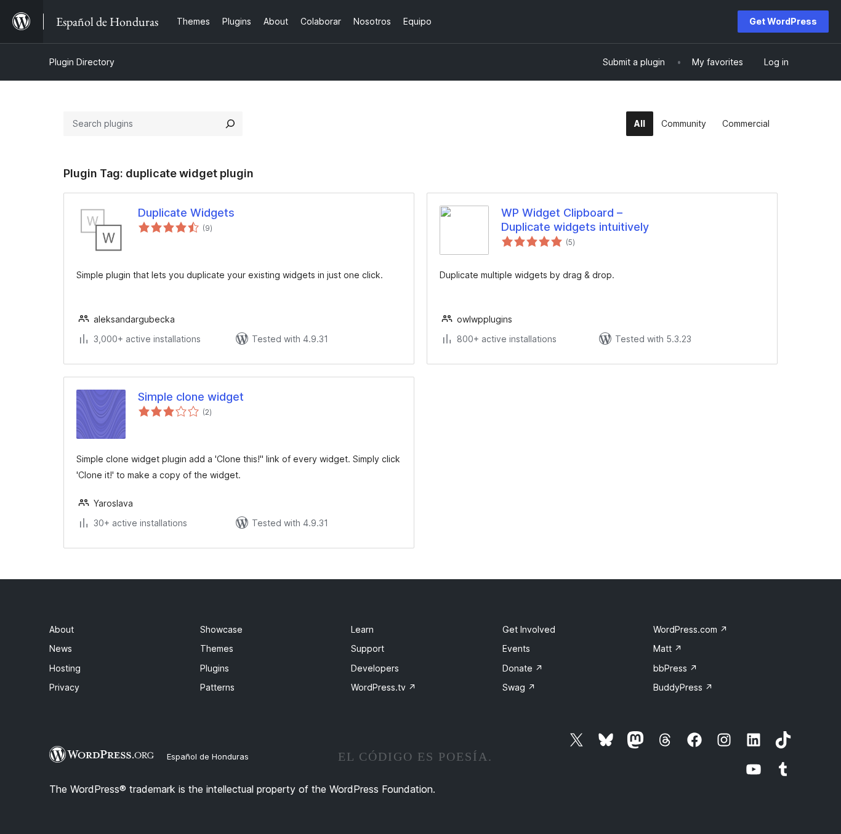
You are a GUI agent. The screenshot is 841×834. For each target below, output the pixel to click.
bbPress (675, 668)
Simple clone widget (191, 396)
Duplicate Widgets (186, 212)
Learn (362, 629)
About (61, 629)
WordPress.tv (383, 687)
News (60, 648)
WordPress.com (690, 629)
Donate (522, 668)
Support (367, 648)
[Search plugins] (230, 123)
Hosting (65, 668)
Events (516, 648)
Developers (375, 668)
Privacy (64, 687)
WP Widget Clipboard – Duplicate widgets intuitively (575, 219)
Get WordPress (783, 21)
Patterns (217, 687)
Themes (216, 648)
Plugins (214, 668)
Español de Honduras (208, 756)
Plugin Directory (82, 62)
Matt (667, 648)
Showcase (221, 629)
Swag (519, 687)
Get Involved (528, 629)
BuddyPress (683, 687)
